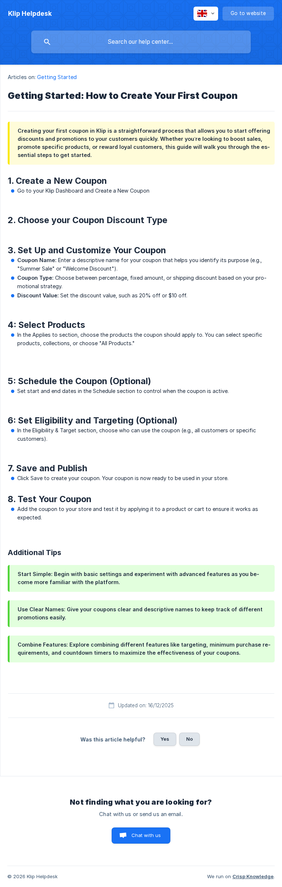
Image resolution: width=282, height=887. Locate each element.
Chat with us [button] (146, 835)
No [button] (189, 739)
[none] (30, 14)
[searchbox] (141, 42)
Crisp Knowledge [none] (253, 876)
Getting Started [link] (57, 77)
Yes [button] (164, 739)
